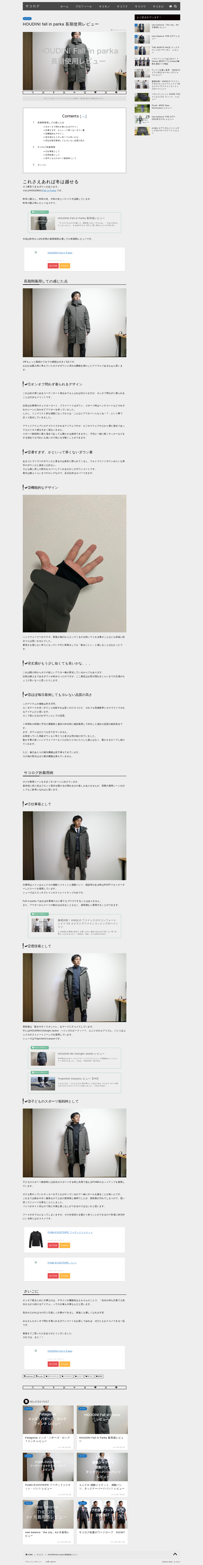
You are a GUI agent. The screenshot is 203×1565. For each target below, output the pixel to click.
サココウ (140, 6)
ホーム (64, 6)
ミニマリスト (67, 1376)
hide (83, 117)
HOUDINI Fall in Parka (60, 253)
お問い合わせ (51, 1562)
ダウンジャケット (53, 1376)
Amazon (64, 266)
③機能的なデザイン (54, 133)
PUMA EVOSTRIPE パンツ (62, 1263)
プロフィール (84, 6)
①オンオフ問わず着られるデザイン (61, 126)
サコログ (33, 6)
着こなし (90, 1376)
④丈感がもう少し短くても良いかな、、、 (65, 137)
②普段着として (52, 155)
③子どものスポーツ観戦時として (60, 158)
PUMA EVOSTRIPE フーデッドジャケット (70, 1232)
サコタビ (158, 6)
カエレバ (60, 261)
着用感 (99, 1376)
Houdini (40, 1376)
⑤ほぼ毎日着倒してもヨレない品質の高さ (65, 140)
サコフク (122, 6)
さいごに (42, 164)
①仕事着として (52, 151)
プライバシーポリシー (33, 1562)
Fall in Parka (49, 190)
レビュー (79, 1376)
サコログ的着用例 (46, 147)
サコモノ (104, 6)
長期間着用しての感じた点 (51, 122)
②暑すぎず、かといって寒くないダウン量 (65, 130)
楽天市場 (53, 266)
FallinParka (29, 1376)
